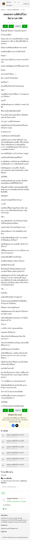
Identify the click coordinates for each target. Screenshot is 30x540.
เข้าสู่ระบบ (26, 3)
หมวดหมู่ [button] (8, 5)
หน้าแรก (8, 2)
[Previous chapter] (5, 26)
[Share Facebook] (13, 425)
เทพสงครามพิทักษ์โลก (13, 9)
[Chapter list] (11, 26)
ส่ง (4, 493)
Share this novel (16, 415)
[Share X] (16, 425)
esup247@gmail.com (12, 528)
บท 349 (23, 9)
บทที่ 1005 (23, 501)
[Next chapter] (24, 26)
